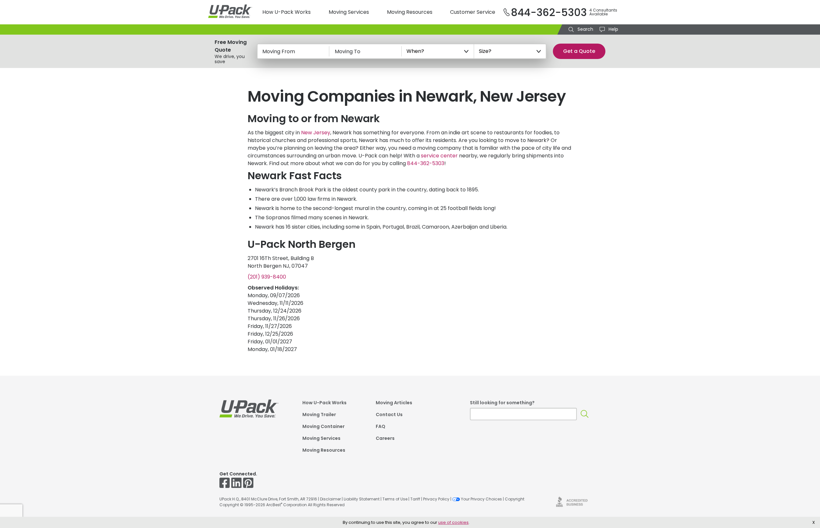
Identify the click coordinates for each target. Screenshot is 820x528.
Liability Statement (362, 499)
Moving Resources (409, 12)
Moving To (347, 51)
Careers (385, 438)
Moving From (278, 51)
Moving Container (323, 427)
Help (612, 29)
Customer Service (472, 12)
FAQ (380, 427)
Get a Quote (579, 51)
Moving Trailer (319, 415)
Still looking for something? (502, 402)
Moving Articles (394, 403)
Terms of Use (394, 499)
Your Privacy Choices (481, 499)
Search (584, 29)
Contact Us (389, 415)
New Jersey (315, 132)
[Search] (585, 414)
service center (439, 155)
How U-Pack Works (286, 12)
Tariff (415, 499)
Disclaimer (330, 499)
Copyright (514, 499)
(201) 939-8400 (267, 277)
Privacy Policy (436, 499)
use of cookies (453, 522)
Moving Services (349, 12)
